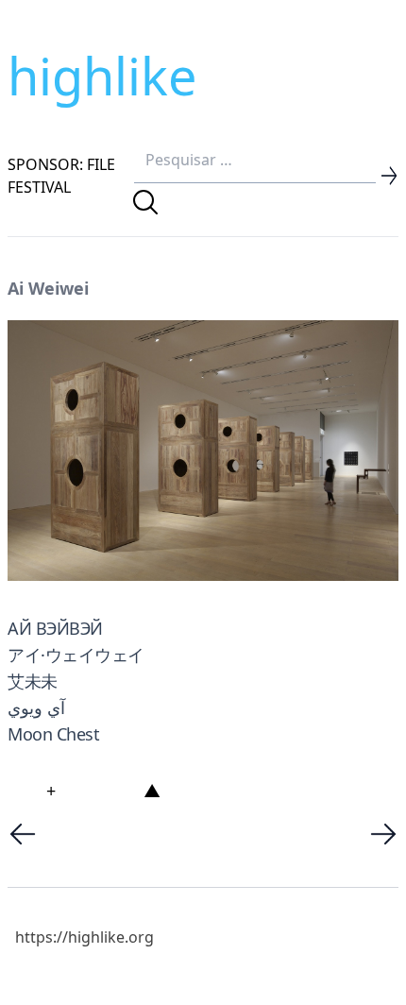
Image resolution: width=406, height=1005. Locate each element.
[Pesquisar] (145, 202)
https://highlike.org (84, 937)
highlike (102, 76)
